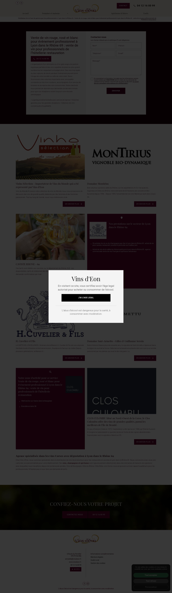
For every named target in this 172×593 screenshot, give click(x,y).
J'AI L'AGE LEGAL (86, 297)
